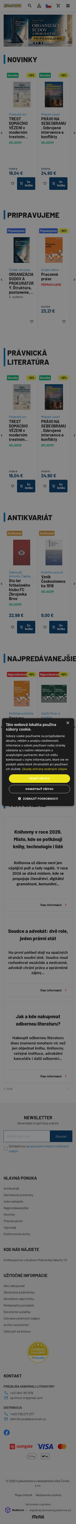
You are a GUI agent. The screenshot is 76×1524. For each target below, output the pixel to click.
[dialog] (38, 762)
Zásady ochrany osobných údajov (44, 769)
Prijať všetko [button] (39, 778)
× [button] (67, 722)
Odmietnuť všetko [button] (39, 789)
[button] (38, 798)
